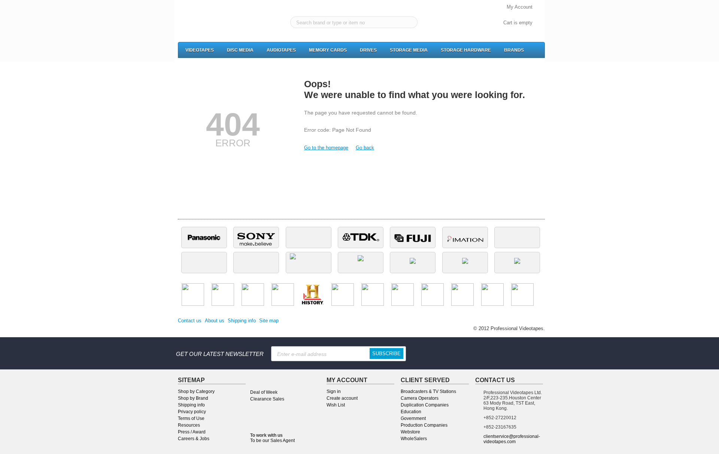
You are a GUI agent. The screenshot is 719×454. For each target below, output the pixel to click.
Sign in (334, 391)
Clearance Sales (267, 399)
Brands (514, 50)
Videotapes (199, 50)
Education (411, 411)
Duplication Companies (425, 405)
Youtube (531, 353)
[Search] (410, 22)
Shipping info (242, 320)
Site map (269, 320)
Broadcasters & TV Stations (428, 391)
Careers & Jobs (193, 438)
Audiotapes (281, 50)
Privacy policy (192, 411)
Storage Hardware (466, 50)
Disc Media (240, 50)
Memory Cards (328, 50)
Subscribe (386, 353)
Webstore (410, 432)
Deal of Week (263, 392)
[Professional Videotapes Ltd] (211, 23)
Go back (365, 147)
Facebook (461, 353)
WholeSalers (414, 438)
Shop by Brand (193, 398)
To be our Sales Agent (272, 440)
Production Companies (424, 425)
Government (413, 418)
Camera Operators (420, 398)
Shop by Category (196, 391)
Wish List (336, 405)
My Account (520, 7)
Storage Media (409, 50)
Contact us (189, 320)
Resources (189, 425)
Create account (342, 398)
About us (214, 320)
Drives (368, 50)
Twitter (507, 353)
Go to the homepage (326, 147)
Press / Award (192, 432)
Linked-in (484, 353)
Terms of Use (191, 418)
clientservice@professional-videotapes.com (511, 439)
